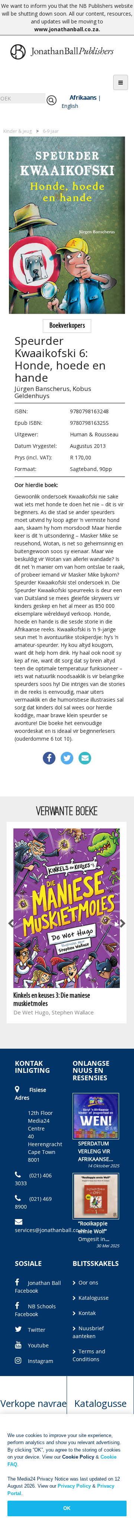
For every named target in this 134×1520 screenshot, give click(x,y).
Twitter (36, 1329)
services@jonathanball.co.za (50, 1230)
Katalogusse (93, 1297)
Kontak (86, 1313)
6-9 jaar (51, 131)
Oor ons (87, 1282)
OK (66, 1508)
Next (122, 924)
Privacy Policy (74, 1486)
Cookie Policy (78, 1457)
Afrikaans (83, 97)
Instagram (40, 1361)
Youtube (38, 1345)
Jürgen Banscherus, (43, 388)
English (69, 105)
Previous (11, 924)
